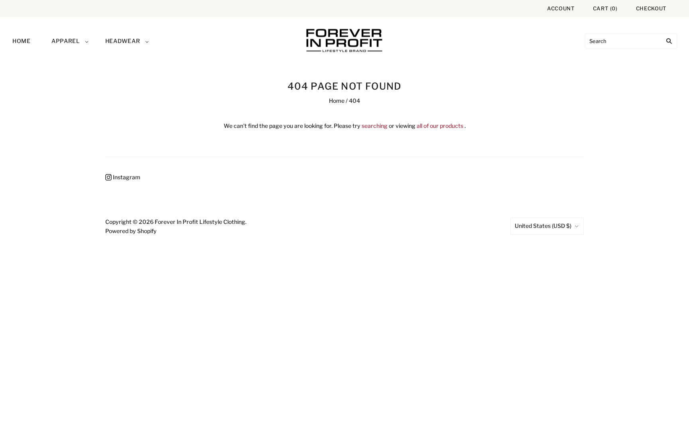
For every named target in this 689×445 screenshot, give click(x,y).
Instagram (126, 177)
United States (543, 225)
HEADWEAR (122, 40)
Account (561, 8)
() (605, 8)
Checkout (651, 8)
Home (21, 40)
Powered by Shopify (131, 230)
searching (375, 125)
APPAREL (65, 40)
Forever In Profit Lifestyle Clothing (200, 221)
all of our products (440, 125)
